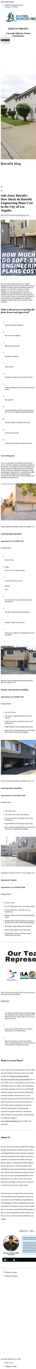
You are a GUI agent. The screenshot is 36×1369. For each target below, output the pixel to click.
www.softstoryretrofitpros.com (10, 1121)
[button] (5, 40)
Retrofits (27, 1079)
